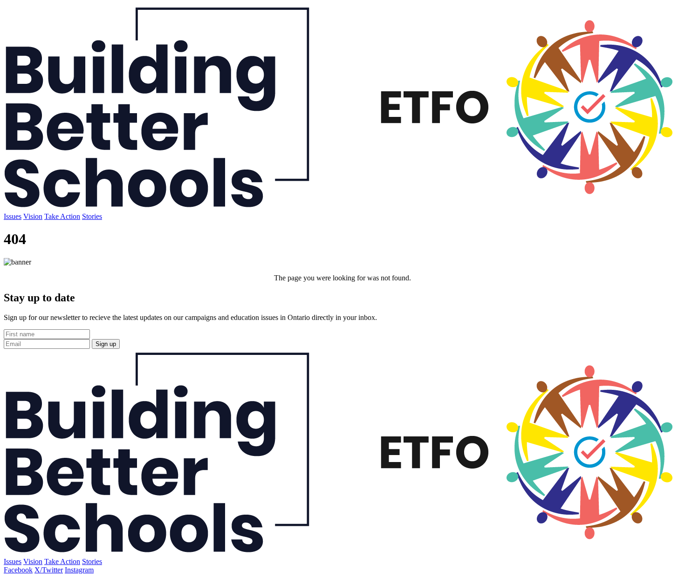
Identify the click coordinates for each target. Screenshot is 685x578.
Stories (92, 216)
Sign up (106, 343)
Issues (12, 216)
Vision (32, 216)
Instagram (79, 570)
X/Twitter (48, 570)
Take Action (62, 216)
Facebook (18, 570)
